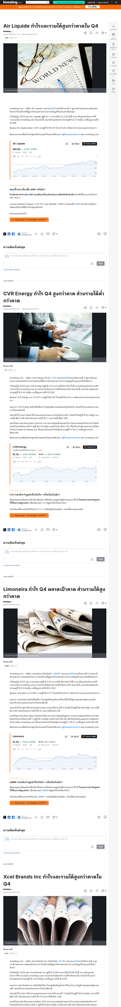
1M (22, 156)
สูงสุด (39, 156)
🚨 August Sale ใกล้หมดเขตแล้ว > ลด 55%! (68, 2)
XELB (61, 961)
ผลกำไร (52, 108)
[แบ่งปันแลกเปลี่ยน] (85, 33)
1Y (30, 156)
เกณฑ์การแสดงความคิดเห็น (11, 270)
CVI (53, 378)
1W (18, 156)
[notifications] (111, 2)
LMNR (56, 673)
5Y (34, 156)
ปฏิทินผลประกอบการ (70, 134)
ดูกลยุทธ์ (40, 450)
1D (14, 156)
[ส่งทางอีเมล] (47, 233)
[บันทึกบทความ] (91, 33)
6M (27, 156)
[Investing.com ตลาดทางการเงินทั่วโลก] (12, 2)
